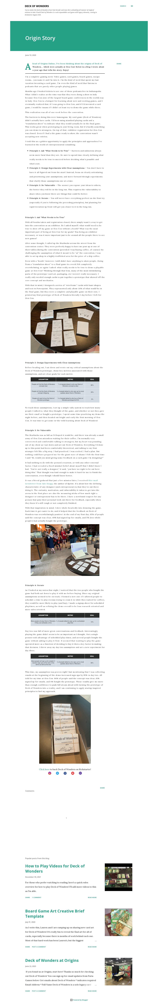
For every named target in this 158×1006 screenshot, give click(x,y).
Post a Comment (39, 947)
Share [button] (119, 64)
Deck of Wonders (37, 6)
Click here (44, 769)
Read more (92, 897)
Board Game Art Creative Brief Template (54, 913)
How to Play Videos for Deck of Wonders (55, 868)
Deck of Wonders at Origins (52, 960)
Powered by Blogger (80, 1000)
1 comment (36, 897)
